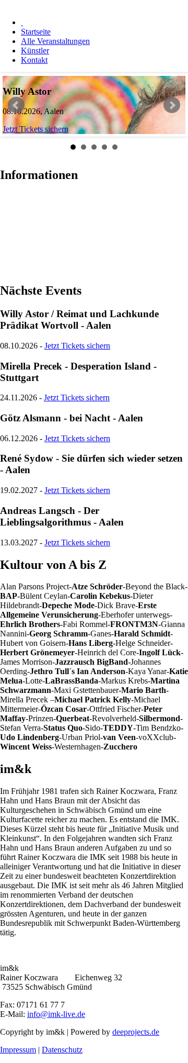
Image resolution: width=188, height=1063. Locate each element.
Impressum (18, 1049)
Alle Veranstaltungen (55, 41)
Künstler (35, 50)
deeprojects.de (135, 1031)
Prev (16, 105)
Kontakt (34, 59)
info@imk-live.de (56, 1014)
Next (171, 105)
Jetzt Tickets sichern (35, 129)
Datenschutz (62, 1049)
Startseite (36, 31)
